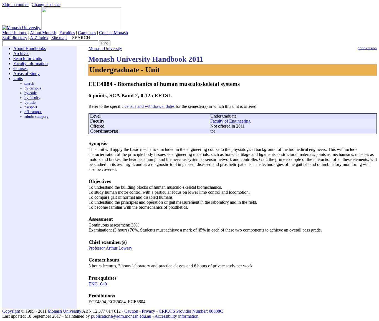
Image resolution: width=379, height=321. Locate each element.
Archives (21, 53)
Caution (131, 311)
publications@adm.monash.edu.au (121, 316)
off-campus (33, 112)
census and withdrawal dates (150, 106)
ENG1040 (98, 284)
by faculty (32, 97)
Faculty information (30, 63)
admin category (36, 116)
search (29, 83)
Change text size (46, 4)
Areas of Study (26, 73)
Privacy (148, 311)
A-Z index (39, 37)
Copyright (11, 311)
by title (30, 102)
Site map (59, 37)
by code (30, 93)
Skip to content (15, 4)
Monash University (105, 48)
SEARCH (81, 37)
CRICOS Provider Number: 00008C (191, 311)
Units (18, 78)
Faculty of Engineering (230, 121)
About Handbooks (29, 48)
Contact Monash (113, 32)
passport (30, 107)
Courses (20, 68)
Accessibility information (176, 316)
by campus (32, 88)
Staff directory (14, 37)
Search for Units (27, 58)
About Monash (43, 32)
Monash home (14, 32)
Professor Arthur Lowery (110, 248)
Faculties (67, 32)
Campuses (87, 32)
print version (367, 48)
